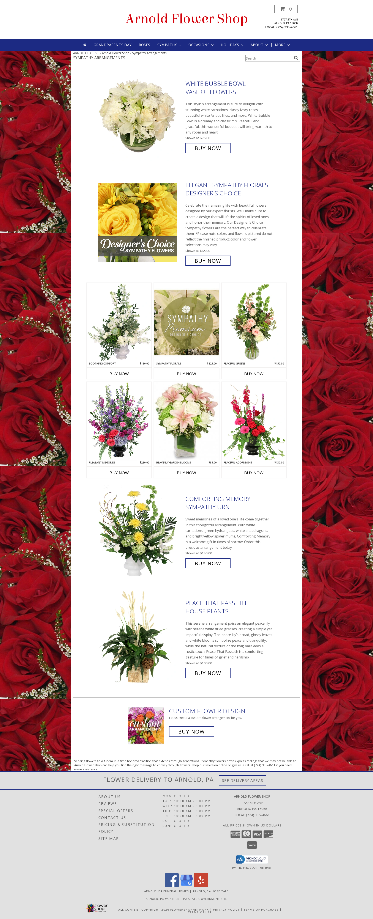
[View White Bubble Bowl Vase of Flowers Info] (140, 116)
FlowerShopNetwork (189, 909)
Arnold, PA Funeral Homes (166, 891)
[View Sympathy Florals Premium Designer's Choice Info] (186, 322)
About (257, 44)
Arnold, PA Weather (162, 899)
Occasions (198, 44)
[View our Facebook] (172, 886)
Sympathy (167, 44)
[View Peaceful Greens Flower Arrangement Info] (253, 322)
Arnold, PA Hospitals (211, 891)
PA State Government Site (205, 899)
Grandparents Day (113, 44)
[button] (286, 9)
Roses (144, 44)
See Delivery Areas (242, 780)
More (280, 44)
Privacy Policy (226, 909)
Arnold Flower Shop (186, 19)
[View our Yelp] (201, 886)
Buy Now (208, 148)
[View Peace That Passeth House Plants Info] (140, 638)
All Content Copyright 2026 (143, 909)
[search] (296, 58)
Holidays (230, 44)
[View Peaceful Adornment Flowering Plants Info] (253, 421)
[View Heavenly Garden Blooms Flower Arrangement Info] (186, 421)
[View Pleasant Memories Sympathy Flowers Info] (119, 421)
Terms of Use (200, 912)
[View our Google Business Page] (186, 886)
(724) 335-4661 (287, 27)
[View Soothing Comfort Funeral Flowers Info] (119, 322)
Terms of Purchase (261, 909)
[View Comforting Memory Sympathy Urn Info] (140, 531)
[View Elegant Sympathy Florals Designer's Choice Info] (140, 223)
